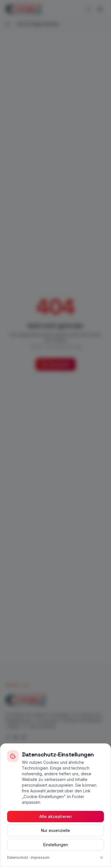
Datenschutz (17, 857)
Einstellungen (55, 844)
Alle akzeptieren (55, 816)
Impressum (40, 857)
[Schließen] (101, 857)
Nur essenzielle (55, 830)
